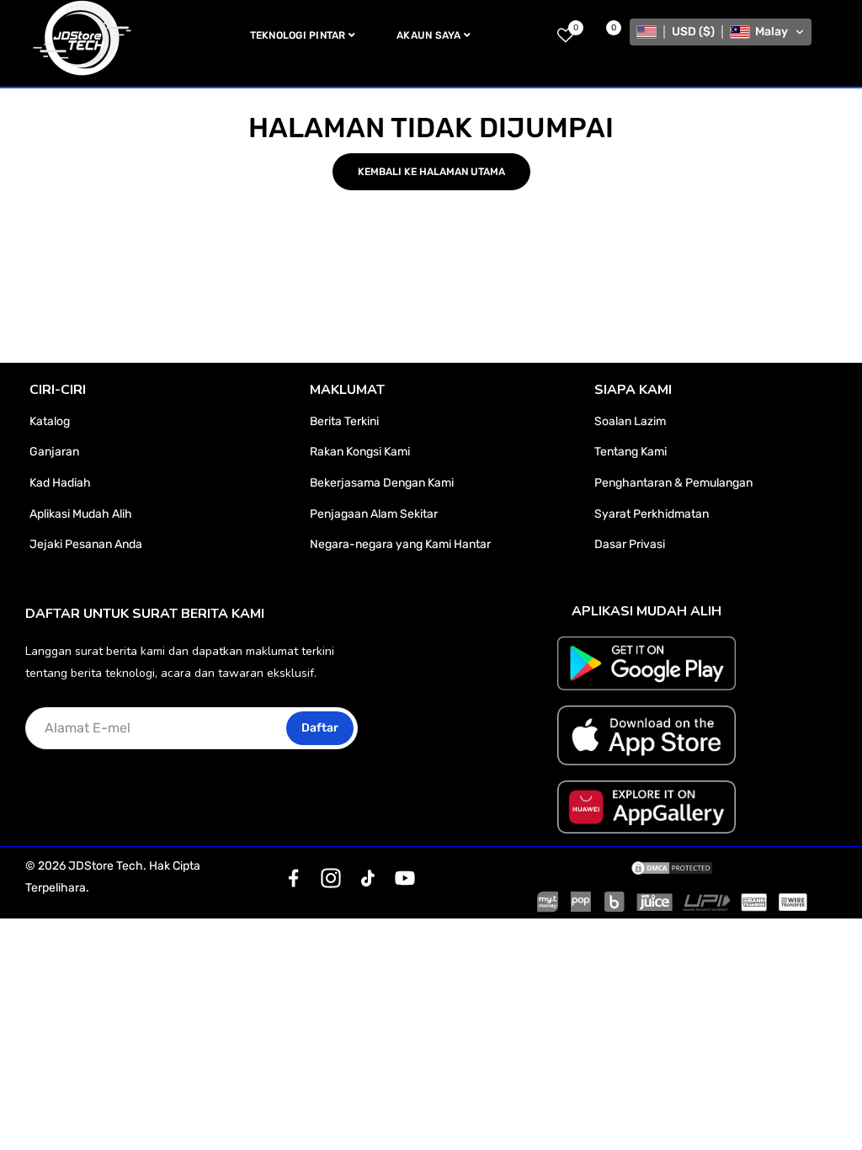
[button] (720, 32)
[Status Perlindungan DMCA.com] (672, 866)
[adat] (293, 878)
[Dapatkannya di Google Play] (646, 662)
